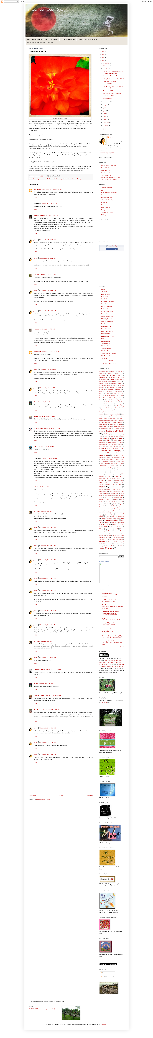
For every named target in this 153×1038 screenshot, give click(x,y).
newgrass (106, 493)
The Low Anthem (116, 535)
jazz (117, 455)
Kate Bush (103, 459)
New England (116, 489)
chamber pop (118, 404)
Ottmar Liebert (107, 497)
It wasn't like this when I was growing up (111, 454)
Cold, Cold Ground (106, 168)
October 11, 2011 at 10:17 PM (48, 388)
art (121, 381)
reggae (105, 514)
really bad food (117, 512)
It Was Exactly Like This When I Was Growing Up (111, 449)
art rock (101, 383)
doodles (106, 416)
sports (105, 527)
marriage (117, 474)
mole (103, 618)
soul (114, 524)
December (106, 63)
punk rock (108, 510)
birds (119, 387)
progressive (120, 506)
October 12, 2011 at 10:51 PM (48, 625)
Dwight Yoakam (103, 418)
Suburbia (110, 529)
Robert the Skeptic (39, 669)
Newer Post (32, 796)
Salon (102, 339)
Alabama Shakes (110, 373)
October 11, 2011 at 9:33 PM (51, 351)
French (101, 431)
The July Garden (106, 633)
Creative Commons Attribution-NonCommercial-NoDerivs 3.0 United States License (110, 662)
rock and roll (120, 516)
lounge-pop (114, 466)
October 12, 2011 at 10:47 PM (48, 590)
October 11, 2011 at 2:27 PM (54, 189)
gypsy (117, 436)
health (46, 179)
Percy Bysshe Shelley (111, 501)
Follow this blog (112, 249)
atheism (106, 383)
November (106, 66)
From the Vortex (106, 304)
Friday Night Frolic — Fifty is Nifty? (113, 79)
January (105, 125)
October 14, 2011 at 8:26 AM (46, 684)
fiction (105, 426)
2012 (103, 57)
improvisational (113, 444)
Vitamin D (109, 546)
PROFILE (104, 703)
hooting (115, 440)
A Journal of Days (107, 631)
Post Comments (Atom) (43, 799)
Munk (35, 446)
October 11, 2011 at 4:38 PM (50, 215)
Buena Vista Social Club (105, 398)
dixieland (117, 414)
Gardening (36, 179)
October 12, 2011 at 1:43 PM (42, 487)
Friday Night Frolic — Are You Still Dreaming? (113, 87)
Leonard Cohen (114, 463)
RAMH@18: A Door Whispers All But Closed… (112, 643)
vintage (101, 546)
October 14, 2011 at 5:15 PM (48, 754)
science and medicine (112, 520)
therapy (79, 179)
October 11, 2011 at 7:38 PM (47, 329)
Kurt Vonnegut (104, 461)
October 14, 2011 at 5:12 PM (48, 728)
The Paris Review (106, 348)
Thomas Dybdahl (120, 542)
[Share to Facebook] (57, 176)
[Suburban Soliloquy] (105, 583)
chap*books (105, 605)
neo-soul (108, 489)
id (34, 511)
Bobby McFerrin (119, 391)
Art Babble (104, 292)
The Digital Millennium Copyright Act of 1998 (42, 1009)
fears (120, 424)
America (113, 377)
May (104, 114)
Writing (103, 215)
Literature (104, 202)
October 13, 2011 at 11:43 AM (48, 657)
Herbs (50, 179)
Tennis (116, 531)
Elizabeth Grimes (39, 696)
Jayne (35, 240)
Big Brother (110, 387)
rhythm (107, 516)
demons (101, 414)
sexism (107, 522)
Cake (100, 400)
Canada (112, 400)
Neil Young (102, 489)
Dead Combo (113, 412)
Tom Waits (103, 544)
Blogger (104, 1024)
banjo (114, 385)
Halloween (106, 438)
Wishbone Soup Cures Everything (112, 636)
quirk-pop (120, 510)
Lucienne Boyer (103, 468)
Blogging (110, 390)
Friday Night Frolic (115, 430)
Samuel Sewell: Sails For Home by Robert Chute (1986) (112, 607)
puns (114, 510)
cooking (122, 408)
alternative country (115, 375)
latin (123, 461)
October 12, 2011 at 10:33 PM (43, 511)
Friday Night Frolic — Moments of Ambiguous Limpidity (113, 72)
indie (120, 444)
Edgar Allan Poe (113, 418)
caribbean (101, 402)
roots (103, 518)
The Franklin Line (106, 175)
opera (100, 497)
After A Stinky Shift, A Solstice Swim (111, 638)
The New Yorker (106, 346)
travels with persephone (109, 623)
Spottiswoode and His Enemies (116, 527)
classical (112, 406)
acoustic (120, 371)
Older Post (90, 796)
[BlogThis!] (53, 176)
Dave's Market (103, 412)
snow (108, 524)
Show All (122, 647)
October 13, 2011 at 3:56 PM (53, 669)
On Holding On (107, 98)
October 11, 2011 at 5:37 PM (48, 240)
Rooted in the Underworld (108, 625)
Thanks (74, 179)
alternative (102, 375)
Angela (36, 416)
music (102, 486)
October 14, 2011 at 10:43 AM (53, 696)
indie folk (102, 446)
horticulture (55, 179)
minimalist (110, 480)
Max (109, 476)
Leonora (36, 329)
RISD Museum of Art (107, 331)
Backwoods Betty (104, 385)
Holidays (107, 440)
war (116, 546)
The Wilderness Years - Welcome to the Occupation (112, 596)
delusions (119, 412)
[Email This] (51, 176)
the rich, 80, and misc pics (108, 602)
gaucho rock (115, 434)
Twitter (114, 544)
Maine (107, 472)
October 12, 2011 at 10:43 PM (48, 560)
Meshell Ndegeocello (117, 478)
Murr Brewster (38, 710)
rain (100, 512)
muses (119, 484)
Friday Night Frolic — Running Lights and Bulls (112, 94)
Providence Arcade (103, 508)
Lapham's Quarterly (107, 309)
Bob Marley (109, 391)
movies (117, 482)
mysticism (69, 179)
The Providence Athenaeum (109, 351)
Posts (103, 973)
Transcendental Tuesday (110, 91)
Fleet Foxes (104, 428)
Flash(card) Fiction (106, 197)
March (105, 119)
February (106, 122)
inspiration (62, 179)
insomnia (119, 446)
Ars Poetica (115, 381)
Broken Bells (120, 395)
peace (116, 500)
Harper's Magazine (106, 306)
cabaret (120, 398)
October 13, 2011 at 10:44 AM (43, 641)
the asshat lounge (107, 593)
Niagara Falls (114, 493)
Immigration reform (104, 444)
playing (101, 504)
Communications (106, 408)
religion (111, 514)
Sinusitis (122, 522)
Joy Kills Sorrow (120, 457)
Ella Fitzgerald (106, 422)
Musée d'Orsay (105, 314)
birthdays (102, 390)
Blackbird (104, 299)
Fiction (103, 195)
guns (112, 436)
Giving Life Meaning (107, 200)
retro (117, 514)
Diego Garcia (109, 414)
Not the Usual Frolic (107, 173)
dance (120, 410)
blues (100, 392)
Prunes (111, 508)
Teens (109, 531)
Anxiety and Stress (106, 188)
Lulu (110, 468)
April (105, 117)
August (105, 105)
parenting (102, 500)
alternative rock (103, 377)
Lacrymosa (111, 461)
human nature (112, 442)
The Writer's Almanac (107, 356)
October (105, 69)
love (121, 466)
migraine (101, 480)
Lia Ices (121, 463)
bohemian (101, 394)
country (111, 410)
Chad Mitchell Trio (108, 404)
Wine (101, 548)
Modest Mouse (119, 480)
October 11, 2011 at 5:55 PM (48, 311)
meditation (119, 476)
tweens (109, 544)
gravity (107, 436)
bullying (115, 398)
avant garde (113, 383)
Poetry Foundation (106, 326)
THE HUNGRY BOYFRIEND (109, 615)
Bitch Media (104, 296)
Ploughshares (105, 324)
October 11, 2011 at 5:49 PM (50, 274)
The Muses (54, 39)
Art (102, 190)
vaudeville (120, 544)
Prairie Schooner (106, 329)
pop (121, 504)
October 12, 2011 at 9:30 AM (47, 416)
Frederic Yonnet (119, 428)
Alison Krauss (119, 373)
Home (80, 39)
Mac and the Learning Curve (111, 76)
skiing (102, 524)
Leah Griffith (38, 215)
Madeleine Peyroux (119, 468)
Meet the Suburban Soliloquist (37, 39)
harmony (42, 179)
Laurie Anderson (105, 463)
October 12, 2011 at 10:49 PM (48, 611)
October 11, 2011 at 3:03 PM (49, 203)
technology (102, 531)
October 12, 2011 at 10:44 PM (48, 578)
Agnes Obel (102, 373)
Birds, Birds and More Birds (109, 193)
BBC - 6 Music (105, 294)
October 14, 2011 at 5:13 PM (48, 742)
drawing (120, 416)
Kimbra (122, 459)
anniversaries (104, 379)
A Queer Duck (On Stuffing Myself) (111, 620)
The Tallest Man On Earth (116, 539)
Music (103, 205)
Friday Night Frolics (68, 39)
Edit (121, 418)
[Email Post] (47, 176)
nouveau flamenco (109, 495)
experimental (113, 424)
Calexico (107, 400)
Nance (36, 402)
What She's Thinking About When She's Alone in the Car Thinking (111, 178)
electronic (121, 420)
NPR (116, 495)
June (104, 111)
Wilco (121, 546)
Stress (101, 529)
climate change (120, 406)
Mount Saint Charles (105, 482)
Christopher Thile (103, 406)
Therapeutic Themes (107, 212)
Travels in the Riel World (108, 361)
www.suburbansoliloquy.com (115, 666)
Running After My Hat (107, 336)
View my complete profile (106, 153)
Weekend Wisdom (91, 39)
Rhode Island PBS (106, 334)
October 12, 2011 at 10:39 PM (48, 527)
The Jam (109, 535)
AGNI (103, 289)
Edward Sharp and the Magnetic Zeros (108, 420)
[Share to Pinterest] (59, 176)
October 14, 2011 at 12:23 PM (51, 710)
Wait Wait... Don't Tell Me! (109, 363)
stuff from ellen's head (109, 600)
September (106, 102)
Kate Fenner (110, 459)
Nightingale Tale (106, 170)
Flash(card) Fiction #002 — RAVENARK (111, 82)
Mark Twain (109, 474)
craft (117, 410)
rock (112, 516)
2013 (103, 54)
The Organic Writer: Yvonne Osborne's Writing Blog (110, 612)
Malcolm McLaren (115, 472)
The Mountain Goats (118, 537)
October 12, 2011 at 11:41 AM (46, 446)
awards (120, 383)
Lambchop (118, 461)
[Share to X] (55, 176)
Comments (105, 976)
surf (116, 529)
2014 (103, 52)
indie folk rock (111, 446)
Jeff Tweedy (107, 457)
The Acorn (105, 533)
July (104, 108)
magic (114, 470)
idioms (121, 442)
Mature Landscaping (107, 311)
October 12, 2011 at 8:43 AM (46, 402)
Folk (110, 428)
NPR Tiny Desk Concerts (108, 319)
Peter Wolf (120, 501)
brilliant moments (109, 396)
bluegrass (119, 390)
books (107, 394)
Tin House (104, 358)
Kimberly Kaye (38, 428)
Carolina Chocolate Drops (112, 402)
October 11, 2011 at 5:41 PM (47, 258)
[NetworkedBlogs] (112, 246)
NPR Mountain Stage (107, 316)
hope (120, 440)
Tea (121, 529)
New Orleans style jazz (115, 491)
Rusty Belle (109, 518)
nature (120, 487)
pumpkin (116, 508)
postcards (101, 506)
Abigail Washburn (103, 371)
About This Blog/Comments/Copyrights (40, 43)
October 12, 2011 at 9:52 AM (52, 428)
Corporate (103, 410)
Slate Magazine (105, 341)
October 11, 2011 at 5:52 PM (48, 290)
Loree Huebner (38, 351)
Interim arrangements (108, 628)
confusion (115, 408)
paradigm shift (118, 498)
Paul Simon (110, 499)
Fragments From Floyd (107, 301)
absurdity (112, 371)
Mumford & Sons (110, 484)
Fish (111, 426)
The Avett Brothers (115, 533)
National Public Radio (107, 321)
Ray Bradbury (107, 512)
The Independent (106, 344)
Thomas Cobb (111, 542)
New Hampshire (103, 491)
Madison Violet (105, 470)
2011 (103, 60)
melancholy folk (103, 478)
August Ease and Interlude (108, 165)
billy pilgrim (38, 274)
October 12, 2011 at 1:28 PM (49, 458)
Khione (117, 459)
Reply (35, 197)
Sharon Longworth (39, 189)
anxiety (112, 379)
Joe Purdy (114, 457)
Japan (112, 455)
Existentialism (103, 424)
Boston (114, 394)
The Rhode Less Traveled (108, 353)
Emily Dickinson (117, 422)
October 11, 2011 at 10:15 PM (48, 370)
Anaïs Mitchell (121, 377)
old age (120, 495)
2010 (103, 129)
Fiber (100, 426)
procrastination (111, 506)
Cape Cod (119, 400)
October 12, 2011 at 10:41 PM (48, 546)
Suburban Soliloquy (47, 10)
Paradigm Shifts (105, 207)
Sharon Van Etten (115, 522)
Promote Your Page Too (105, 585)
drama (113, 416)
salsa (115, 518)
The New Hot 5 (103, 539)
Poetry (103, 210)
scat (118, 518)
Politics (115, 504)
